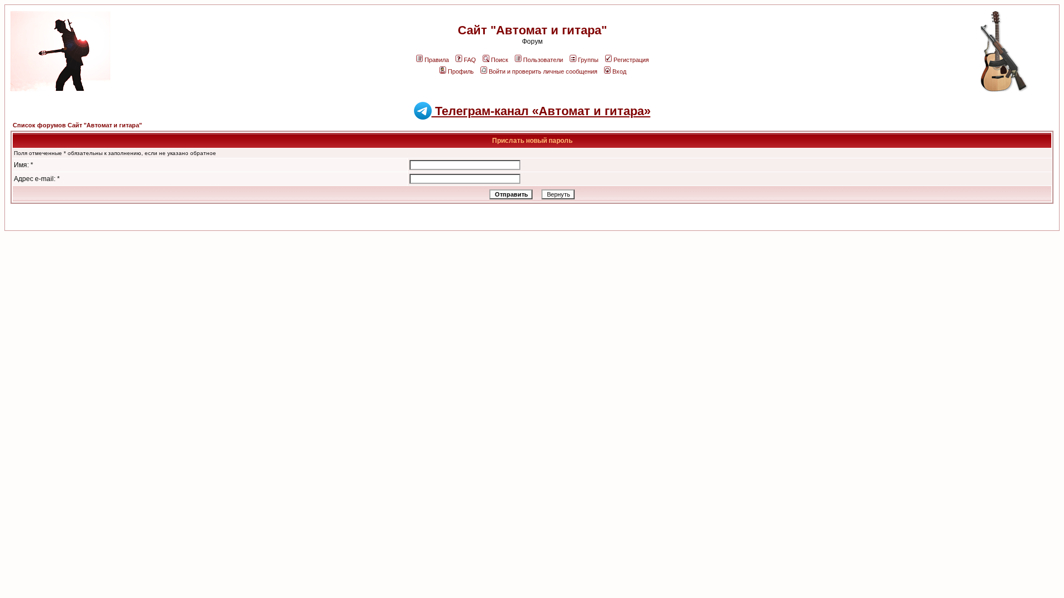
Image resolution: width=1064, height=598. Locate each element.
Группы (588, 59)
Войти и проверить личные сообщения (543, 71)
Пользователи (543, 59)
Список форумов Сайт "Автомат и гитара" (77, 125)
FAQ (470, 59)
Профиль (461, 71)
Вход (619, 71)
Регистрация (631, 59)
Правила (436, 59)
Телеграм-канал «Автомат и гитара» (541, 111)
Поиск (499, 59)
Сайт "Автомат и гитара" (532, 30)
